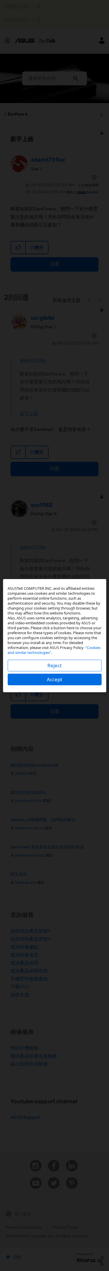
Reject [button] (54, 665)
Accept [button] (54, 679)
